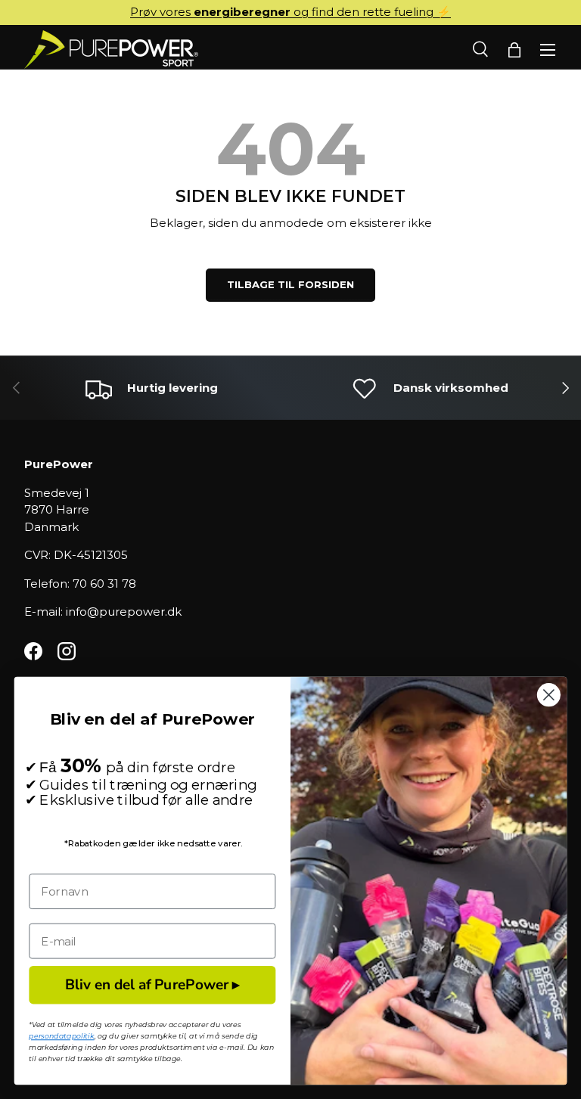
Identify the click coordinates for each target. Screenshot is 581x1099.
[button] (514, 50)
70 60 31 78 (104, 583)
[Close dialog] (548, 694)
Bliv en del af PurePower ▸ (152, 984)
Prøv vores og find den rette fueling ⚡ (290, 12)
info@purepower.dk (124, 611)
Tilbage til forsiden (290, 284)
